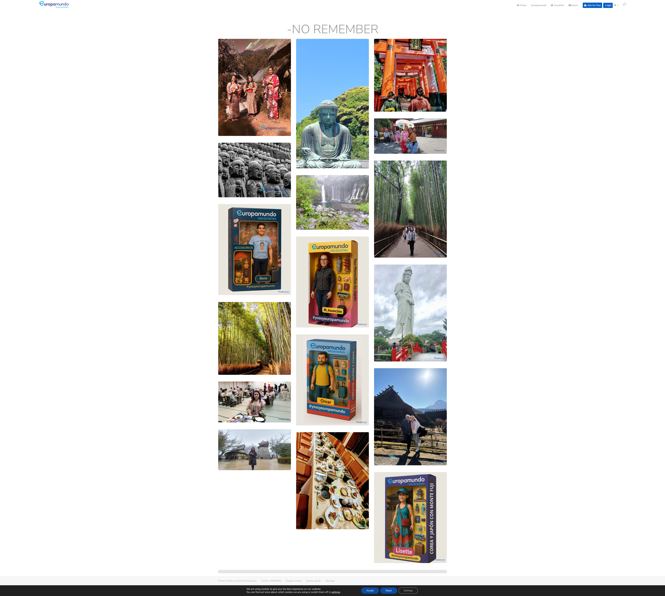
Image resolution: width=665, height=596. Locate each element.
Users (574, 5)
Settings (408, 590)
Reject (388, 590)
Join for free (594, 5)
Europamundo (538, 5)
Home (522, 5)
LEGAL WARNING (271, 580)
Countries (558, 5)
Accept (370, 590)
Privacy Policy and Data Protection (237, 580)
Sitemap (330, 580)
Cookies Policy (294, 580)
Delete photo (313, 580)
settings (335, 592)
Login (608, 5)
